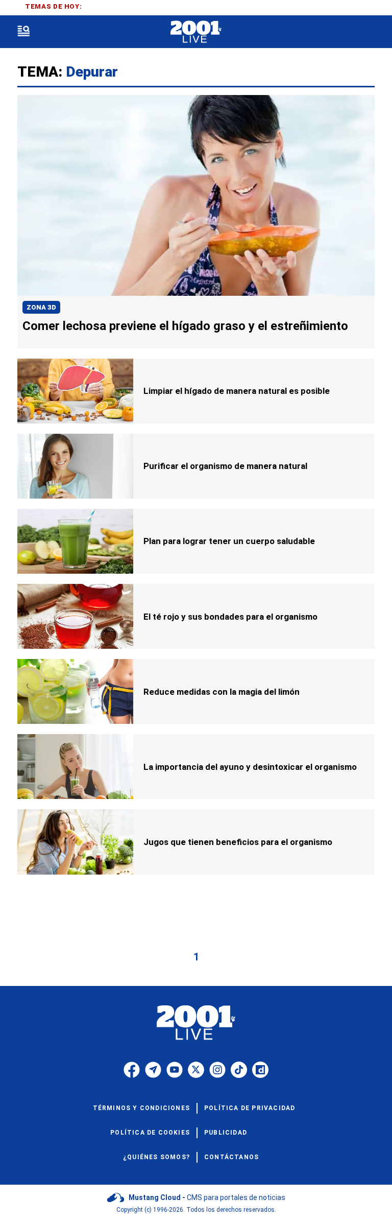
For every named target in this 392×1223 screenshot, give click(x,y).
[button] (23, 32)
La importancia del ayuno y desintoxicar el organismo (250, 767)
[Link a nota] (196, 195)
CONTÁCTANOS (231, 1157)
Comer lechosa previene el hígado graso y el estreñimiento (185, 326)
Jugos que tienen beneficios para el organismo (237, 842)
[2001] (196, 31)
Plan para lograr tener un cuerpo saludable (229, 541)
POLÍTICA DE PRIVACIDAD (249, 1108)
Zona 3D (41, 307)
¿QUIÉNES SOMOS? (156, 1157)
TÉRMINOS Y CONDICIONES (141, 1108)
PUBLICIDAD (225, 1132)
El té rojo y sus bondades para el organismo (230, 617)
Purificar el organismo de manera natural (225, 466)
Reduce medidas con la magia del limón (221, 692)
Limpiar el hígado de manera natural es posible (236, 391)
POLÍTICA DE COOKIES (150, 1132)
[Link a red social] (132, 1070)
